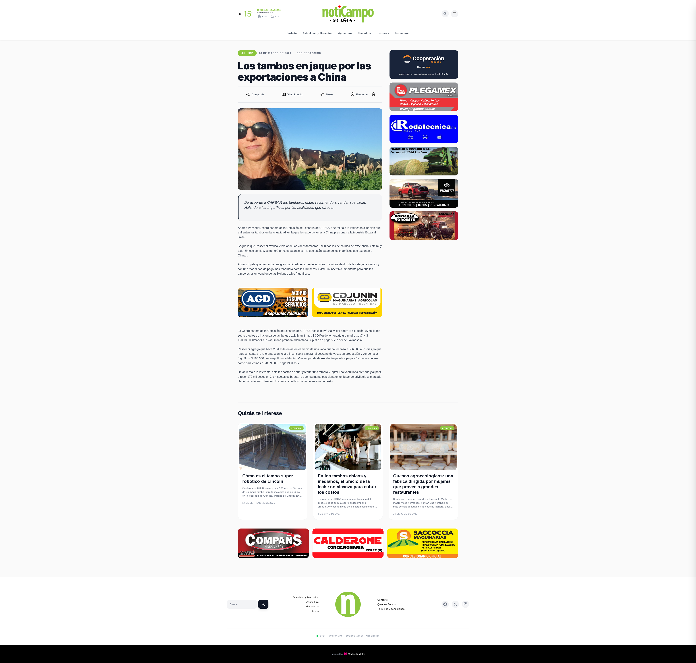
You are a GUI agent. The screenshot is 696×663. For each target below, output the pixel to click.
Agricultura (345, 33)
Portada (292, 33)
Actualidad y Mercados (317, 33)
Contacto (382, 599)
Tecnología (402, 33)
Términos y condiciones (391, 608)
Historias (383, 33)
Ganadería (365, 33)
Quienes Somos (386, 604)
